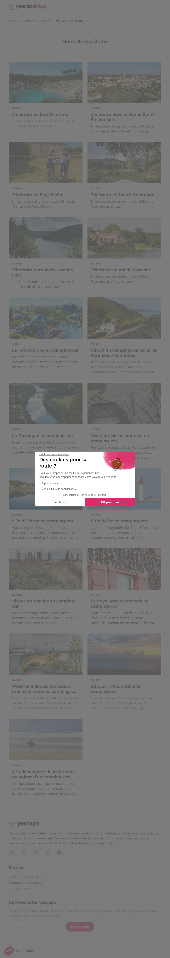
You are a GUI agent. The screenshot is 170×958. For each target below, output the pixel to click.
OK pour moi (110, 502)
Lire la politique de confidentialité (58, 489)
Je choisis (60, 502)
